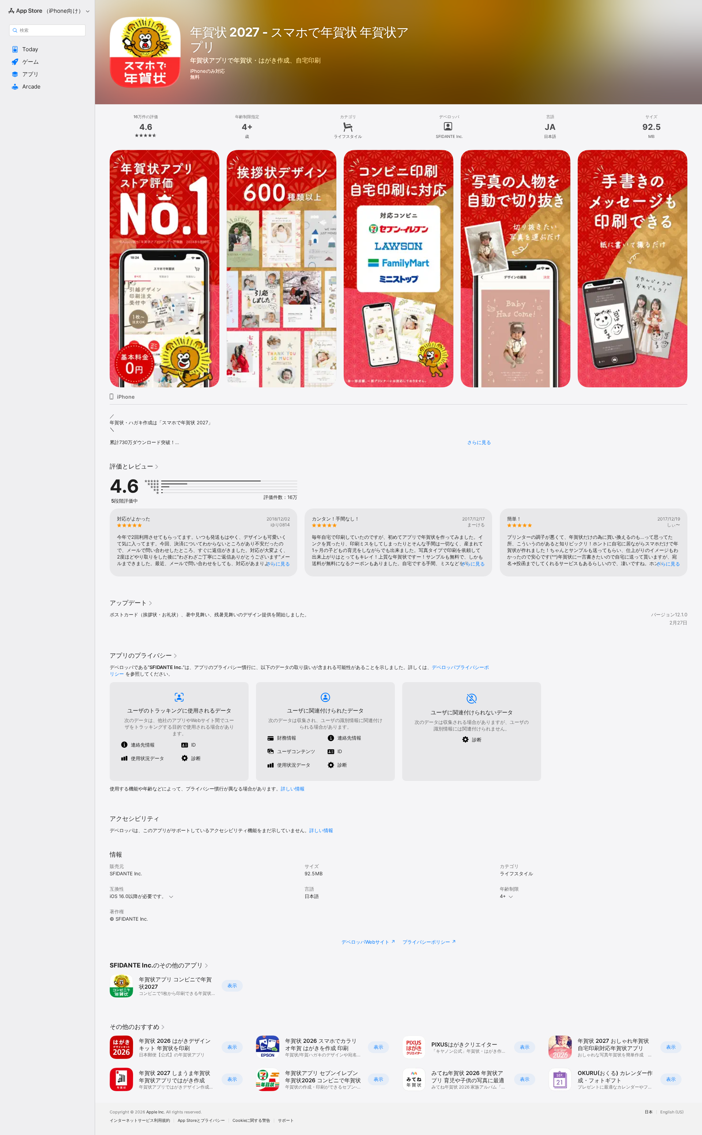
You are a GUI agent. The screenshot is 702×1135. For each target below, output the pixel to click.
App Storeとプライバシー (201, 1121)
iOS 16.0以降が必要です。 (138, 896)
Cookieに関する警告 (251, 1121)
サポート (286, 1121)
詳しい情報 (293, 789)
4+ (503, 896)
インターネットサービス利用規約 (140, 1121)
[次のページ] (695, 269)
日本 (649, 1112)
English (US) (672, 1112)
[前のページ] (102, 269)
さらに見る (479, 442)
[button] (47, 49)
